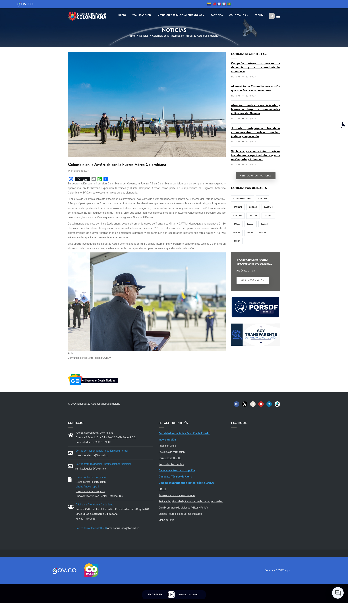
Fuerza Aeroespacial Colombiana (101, 403)
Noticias (143, 35)
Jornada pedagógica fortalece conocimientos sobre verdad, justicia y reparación (255, 132)
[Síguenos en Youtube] (261, 403)
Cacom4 (268, 206)
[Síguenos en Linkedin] (269, 403)
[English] (214, 4)
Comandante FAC (242, 198)
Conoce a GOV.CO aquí (277, 570)
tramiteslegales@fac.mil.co (90, 468)
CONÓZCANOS (237, 15)
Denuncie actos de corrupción (177, 470)
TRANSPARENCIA (142, 15)
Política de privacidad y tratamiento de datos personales (191, 501)
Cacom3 (253, 206)
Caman (250, 224)
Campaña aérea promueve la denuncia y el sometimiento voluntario (255, 67)
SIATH (162, 489)
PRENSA (259, 15)
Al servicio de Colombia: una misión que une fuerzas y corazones (255, 88)
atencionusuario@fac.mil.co (123, 528)
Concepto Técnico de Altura (175, 476)
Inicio (133, 35)
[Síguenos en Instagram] (253, 403)
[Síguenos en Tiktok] (277, 403)
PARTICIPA (217, 15)
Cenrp (236, 241)
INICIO (122, 15)
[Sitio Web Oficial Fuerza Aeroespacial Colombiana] (89, 15)
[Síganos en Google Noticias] (93, 374)
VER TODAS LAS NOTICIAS (255, 175)
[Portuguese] (229, 4)
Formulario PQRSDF (170, 458)
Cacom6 (253, 215)
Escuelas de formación (172, 451)
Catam (236, 224)
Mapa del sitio (166, 519)
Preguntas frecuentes (171, 464)
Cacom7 (268, 215)
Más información (252, 280)
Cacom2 (237, 206)
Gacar (236, 232)
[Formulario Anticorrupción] (255, 325)
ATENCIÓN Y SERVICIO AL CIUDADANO (180, 15)
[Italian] (224, 4)
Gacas (262, 232)
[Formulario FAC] (255, 298)
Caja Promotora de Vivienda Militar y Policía (183, 507)
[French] (219, 4)
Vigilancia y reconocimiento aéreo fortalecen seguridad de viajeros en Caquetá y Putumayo (255, 155)
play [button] (171, 594)
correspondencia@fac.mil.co (92, 455)
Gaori (250, 232)
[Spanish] (209, 4)
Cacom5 (237, 215)
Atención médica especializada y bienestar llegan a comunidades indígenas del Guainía (255, 109)
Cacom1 (262, 198)
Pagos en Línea (167, 445)
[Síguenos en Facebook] (236, 403)
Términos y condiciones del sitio (177, 495)
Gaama (264, 224)
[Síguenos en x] (244, 403)
